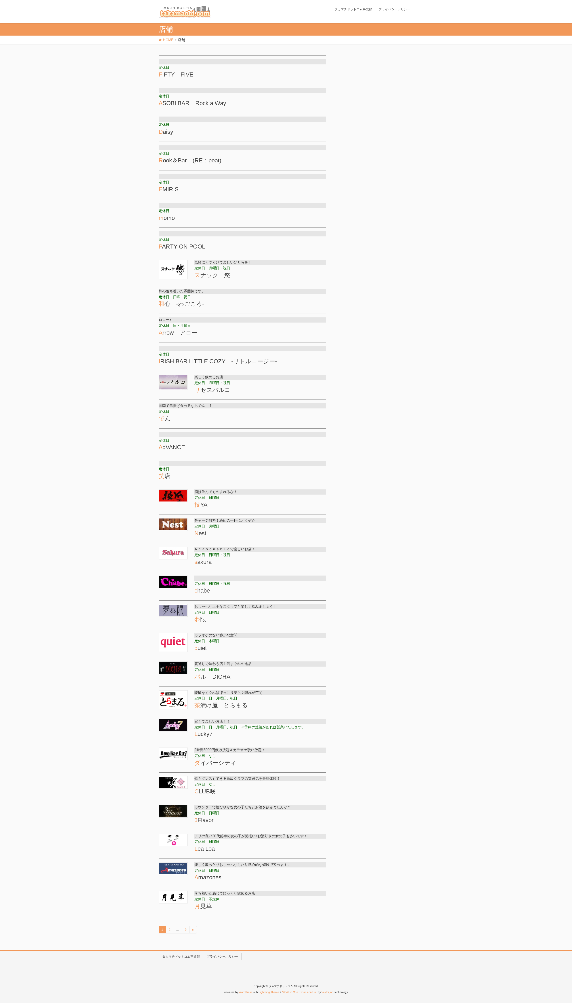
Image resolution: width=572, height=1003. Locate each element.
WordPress (245, 992)
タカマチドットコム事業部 (181, 956)
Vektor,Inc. (328, 992)
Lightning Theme (269, 992)
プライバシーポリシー (222, 956)
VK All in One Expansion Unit (299, 992)
